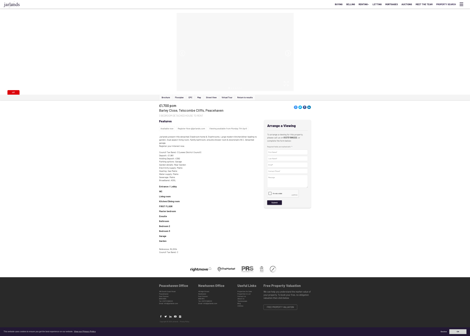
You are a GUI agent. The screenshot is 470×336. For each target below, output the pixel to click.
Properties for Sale (244, 291)
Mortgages (391, 4)
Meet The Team (424, 4)
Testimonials (242, 301)
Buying (338, 4)
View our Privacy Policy (85, 331)
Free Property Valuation (280, 307)
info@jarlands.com (171, 303)
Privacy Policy (184, 322)
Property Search (446, 4)
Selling (350, 4)
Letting (377, 4)
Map (199, 97)
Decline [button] (444, 332)
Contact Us (241, 296)
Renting (363, 4)
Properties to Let (244, 294)
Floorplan (179, 97)
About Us (240, 299)
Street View (211, 97)
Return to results (245, 97)
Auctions (406, 4)
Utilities (240, 306)
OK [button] (458, 332)
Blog (239, 303)
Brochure (166, 97)
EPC (190, 97)
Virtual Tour (227, 97)
